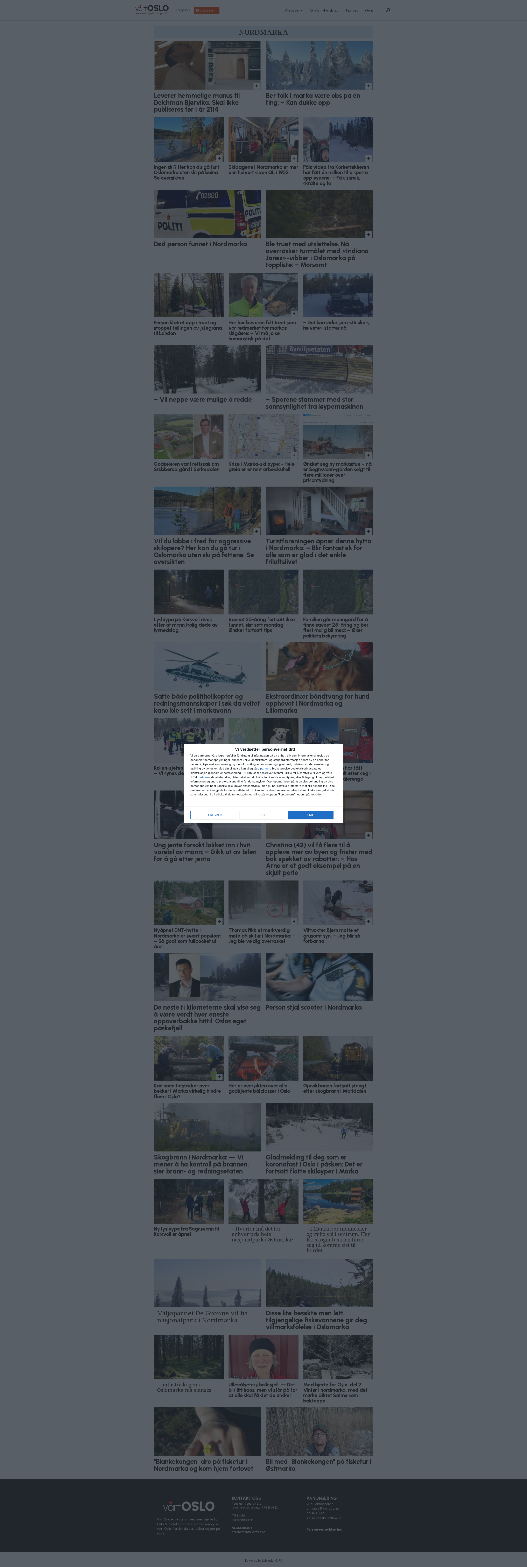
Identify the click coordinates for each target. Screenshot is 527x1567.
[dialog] (263, 783)
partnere (265, 768)
